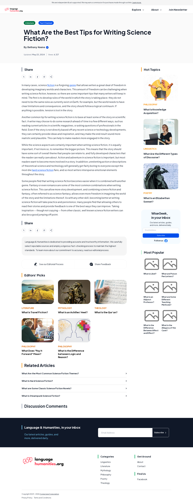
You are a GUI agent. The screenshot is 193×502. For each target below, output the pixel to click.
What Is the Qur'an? (106, 312)
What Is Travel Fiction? (35, 312)
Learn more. (136, 3)
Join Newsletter (178, 9)
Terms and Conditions (42, 498)
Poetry (148, 193)
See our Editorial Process (51, 264)
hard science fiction (42, 169)
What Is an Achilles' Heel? (73, 312)
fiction (50, 85)
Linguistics (150, 148)
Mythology (65, 308)
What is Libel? (150, 273)
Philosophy (28, 346)
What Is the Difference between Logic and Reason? (71, 354)
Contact (141, 466)
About (140, 462)
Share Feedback (103, 264)
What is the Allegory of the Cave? (169, 328)
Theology (100, 308)
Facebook (142, 479)
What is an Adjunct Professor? (149, 299)
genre (72, 85)
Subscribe (161, 235)
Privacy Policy (27, 498)
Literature (28, 308)
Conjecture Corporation (49, 494)
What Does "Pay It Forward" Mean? (32, 352)
